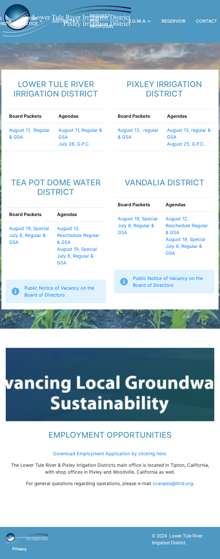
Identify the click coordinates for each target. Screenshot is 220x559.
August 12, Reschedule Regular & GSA (78, 235)
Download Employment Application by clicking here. (110, 453)
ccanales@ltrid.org (173, 483)
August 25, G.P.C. (186, 144)
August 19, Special (29, 228)
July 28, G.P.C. (74, 144)
